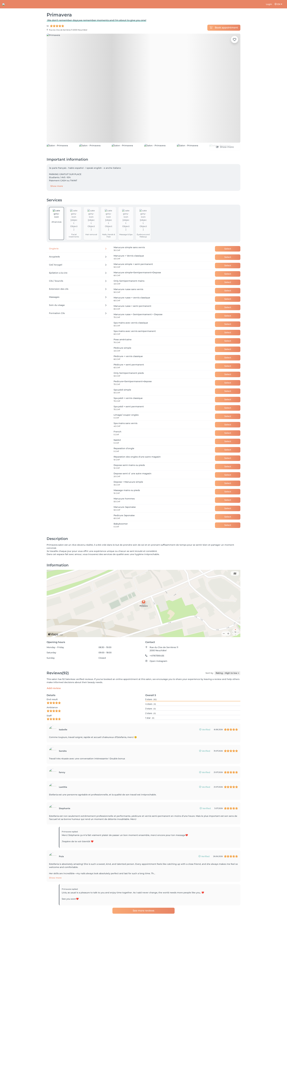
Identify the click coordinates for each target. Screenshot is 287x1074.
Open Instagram (158, 661)
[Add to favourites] (234, 39)
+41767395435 (157, 655)
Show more (56, 186)
